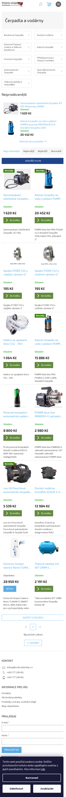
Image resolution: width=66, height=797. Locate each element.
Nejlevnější (28, 151)
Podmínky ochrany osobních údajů (19, 702)
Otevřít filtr (33, 160)
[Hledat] (40, 4)
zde (43, 769)
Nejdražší (42, 151)
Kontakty (6, 693)
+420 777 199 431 (15, 672)
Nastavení (32, 778)
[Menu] (58, 4)
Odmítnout (16, 789)
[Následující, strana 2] (33, 627)
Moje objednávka (10, 706)
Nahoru (34, 642)
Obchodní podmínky (12, 697)
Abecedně (56, 151)
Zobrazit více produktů (31, 141)
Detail (10, 588)
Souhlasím (46, 789)
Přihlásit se (11, 749)
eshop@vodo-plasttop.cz (20, 667)
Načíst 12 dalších (33, 617)
